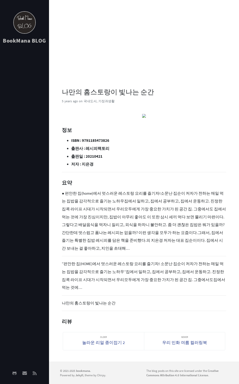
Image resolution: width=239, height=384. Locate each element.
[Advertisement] (24, 122)
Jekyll (79, 375)
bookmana (83, 371)
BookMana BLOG (24, 40)
